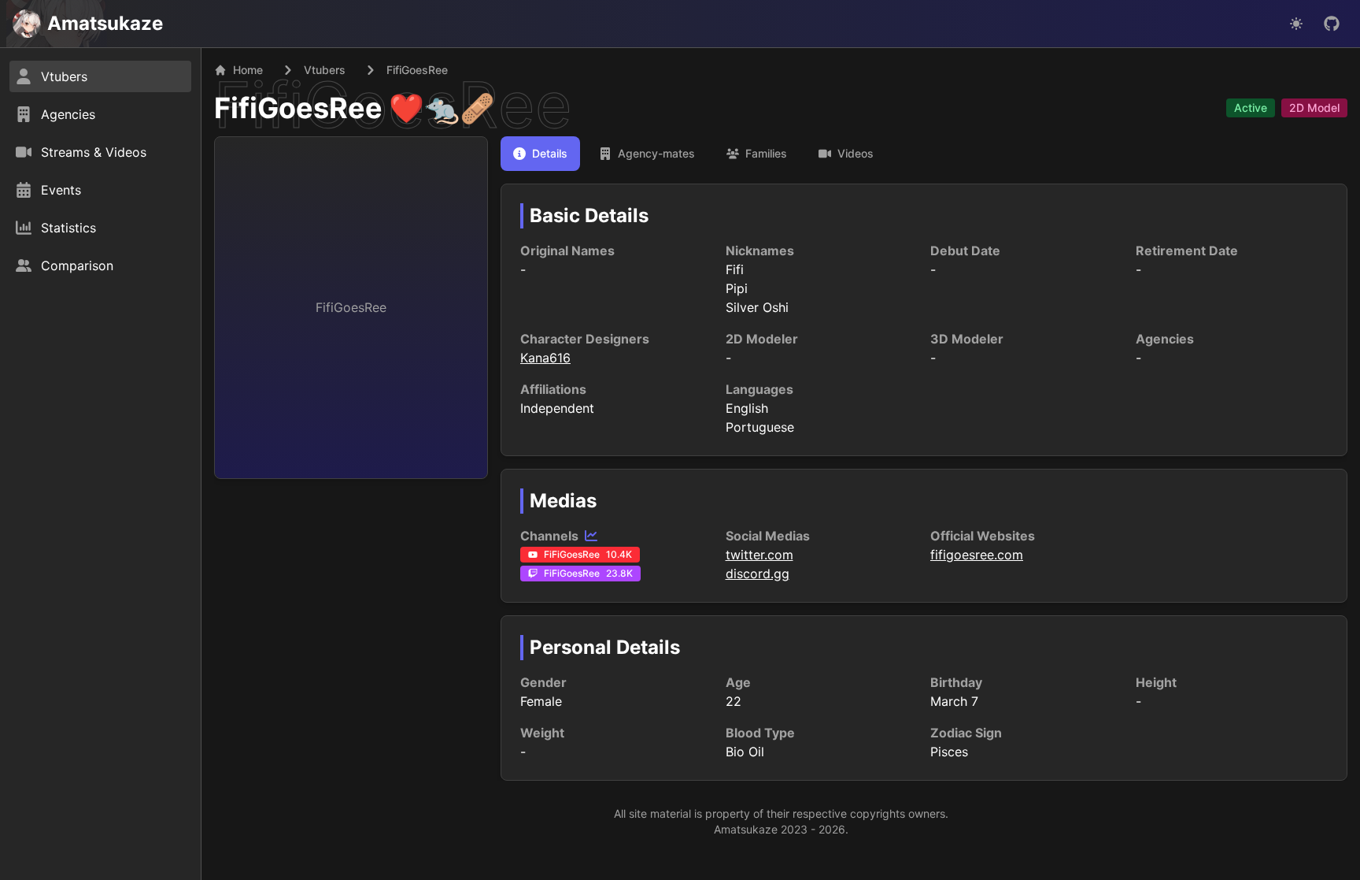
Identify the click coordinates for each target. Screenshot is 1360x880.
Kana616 (545, 358)
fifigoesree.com (976, 555)
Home (248, 69)
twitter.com (759, 555)
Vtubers (325, 69)
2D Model (1314, 107)
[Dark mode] (1296, 23)
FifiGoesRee (298, 108)
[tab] (540, 153)
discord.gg (757, 573)
